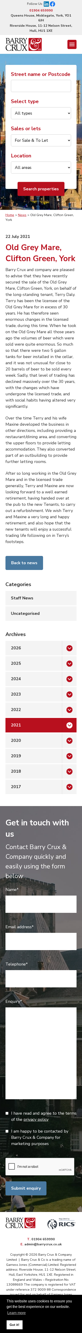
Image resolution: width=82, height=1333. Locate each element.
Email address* (19, 927)
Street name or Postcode (40, 74)
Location (21, 155)
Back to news (24, 563)
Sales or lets (26, 128)
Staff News (22, 598)
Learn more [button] (16, 1313)
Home (9, 215)
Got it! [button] (14, 1325)
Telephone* (16, 964)
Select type (25, 101)
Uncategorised (25, 613)
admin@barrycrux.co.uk (43, 1244)
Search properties (41, 188)
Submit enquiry (26, 1188)
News (22, 215)
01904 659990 (41, 10)
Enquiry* (13, 1001)
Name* (12, 889)
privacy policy (36, 1119)
